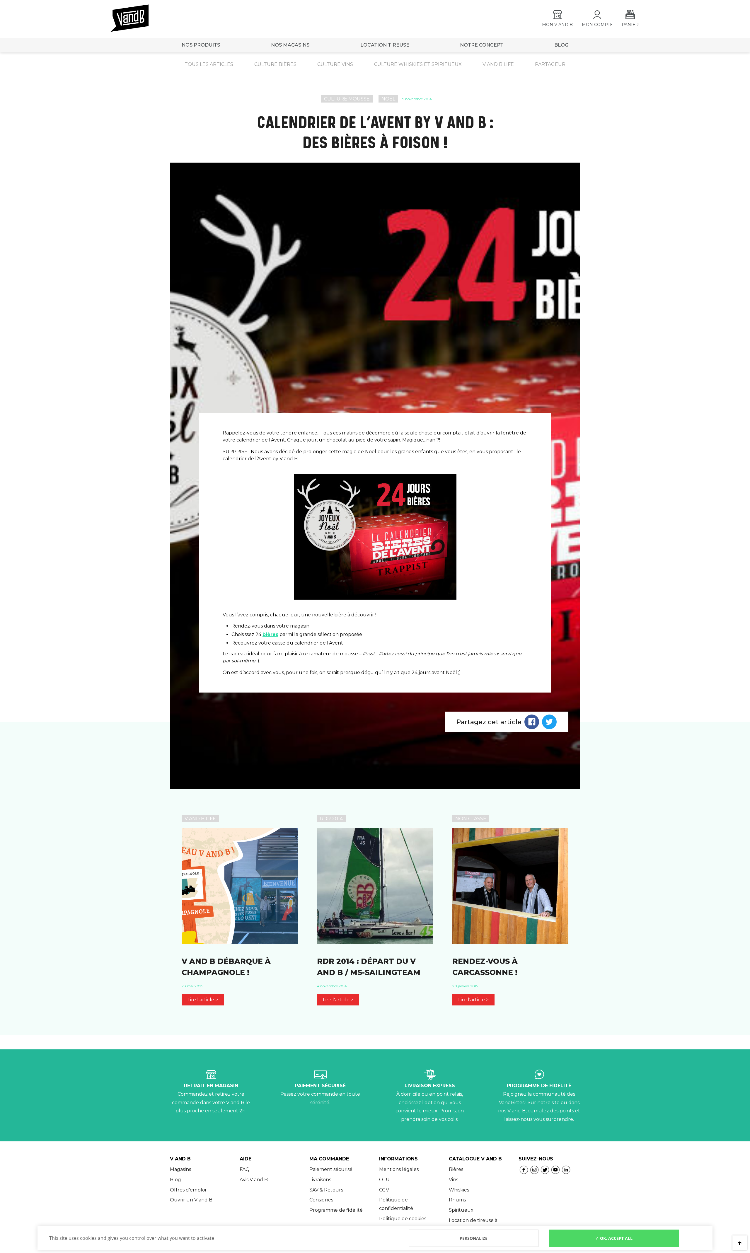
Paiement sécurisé (330, 1169)
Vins (453, 1179)
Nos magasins (290, 45)
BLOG (561, 45)
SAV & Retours (326, 1190)
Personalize (474, 1238)
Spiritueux (461, 1210)
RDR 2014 (331, 818)
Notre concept (481, 45)
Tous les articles (209, 64)
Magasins (180, 1169)
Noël (388, 99)
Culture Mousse (347, 99)
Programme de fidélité (336, 1210)
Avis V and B (254, 1179)
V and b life (498, 64)
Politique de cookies (402, 1218)
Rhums (457, 1200)
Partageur (550, 64)
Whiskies (459, 1190)
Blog (175, 1179)
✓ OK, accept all (614, 1238)
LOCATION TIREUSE (384, 45)
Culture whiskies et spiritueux (418, 64)
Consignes (321, 1200)
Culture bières (275, 64)
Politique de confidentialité (396, 1204)
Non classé (470, 818)
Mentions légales (399, 1169)
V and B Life (200, 818)
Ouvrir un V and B (191, 1200)
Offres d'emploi (188, 1190)
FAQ (245, 1169)
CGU (384, 1179)
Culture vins (335, 64)
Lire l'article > (203, 1000)
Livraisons (320, 1179)
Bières (456, 1169)
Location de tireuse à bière (473, 1225)
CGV (384, 1190)
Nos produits (201, 45)
